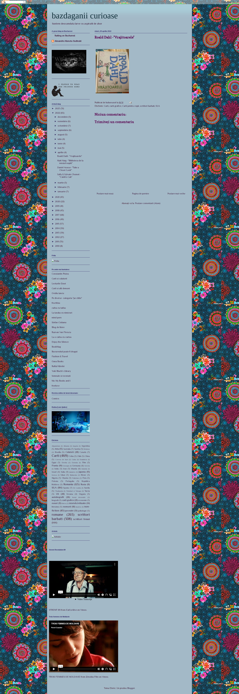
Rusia (83, 484)
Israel (54, 472)
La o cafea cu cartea (61, 337)
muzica (78, 507)
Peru (84, 478)
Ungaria (82, 494)
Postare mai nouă (105, 193)
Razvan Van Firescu (61, 332)
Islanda (84, 469)
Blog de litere (58, 327)
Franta (55, 465)
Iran (65, 469)
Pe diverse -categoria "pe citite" (67, 298)
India (56, 469)
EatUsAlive (71, 610)
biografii (55, 500)
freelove (55, 386)
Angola (75, 446)
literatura (55, 507)
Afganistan (56, 446)
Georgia (66, 466)
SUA (158, 106)
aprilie (61, 152)
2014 (57, 228)
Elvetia (64, 463)
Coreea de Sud (61, 459)
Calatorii (70, 452)
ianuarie (62, 191)
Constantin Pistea (60, 274)
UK (57, 494)
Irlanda (74, 469)
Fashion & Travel (60, 356)
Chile (79, 456)
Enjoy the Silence (60, 342)
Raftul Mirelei (58, 366)
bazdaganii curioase (85, 15)
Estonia (75, 463)
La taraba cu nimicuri (62, 313)
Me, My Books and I (61, 381)
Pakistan (75, 478)
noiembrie (63, 121)
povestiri (69, 510)
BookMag (56, 347)
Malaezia (73, 475)
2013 (57, 233)
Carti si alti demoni (61, 288)
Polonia (55, 481)
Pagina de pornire (140, 193)
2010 (57, 246)
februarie (62, 187)
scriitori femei (81, 519)
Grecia (87, 466)
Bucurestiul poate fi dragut (64, 351)
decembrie (63, 117)
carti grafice (115, 106)
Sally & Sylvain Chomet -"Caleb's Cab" (69, 175)
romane (57, 515)
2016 (57, 219)
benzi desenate (79, 497)
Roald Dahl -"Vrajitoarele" (69, 156)
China (87, 456)
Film (84, 462)
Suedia (87, 488)
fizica (64, 503)
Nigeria (55, 478)
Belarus (87, 449)
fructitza (56, 303)
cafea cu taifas (59, 308)
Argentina (85, 446)
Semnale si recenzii (61, 376)
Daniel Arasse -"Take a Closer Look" (68, 168)
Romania (68, 484)
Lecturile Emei (59, 283)
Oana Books (57, 361)
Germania (76, 466)
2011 (57, 241)
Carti (106, 106)
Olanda (65, 478)
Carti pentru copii (130, 106)
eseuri (55, 503)
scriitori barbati (147, 106)
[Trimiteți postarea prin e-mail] (130, 102)
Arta (57, 449)
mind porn (57, 317)
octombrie (63, 126)
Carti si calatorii (59, 278)
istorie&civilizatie (77, 503)
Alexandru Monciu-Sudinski (68, 41)
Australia (67, 449)
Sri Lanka (77, 488)
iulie (60, 139)
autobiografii (58, 497)
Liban (63, 475)
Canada (83, 452)
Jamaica (72, 472)
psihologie (82, 511)
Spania (66, 488)
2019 (57, 206)
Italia (63, 472)
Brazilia (58, 452)
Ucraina (69, 494)
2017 (57, 215)
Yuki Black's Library (61, 371)
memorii (67, 506)
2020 (58, 201)
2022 (58, 113)
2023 (58, 108)
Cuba (74, 459)
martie (61, 182)
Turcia (87, 491)
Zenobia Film (92, 677)
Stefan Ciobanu (59, 322)
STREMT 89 (54, 610)
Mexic (83, 475)
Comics (55, 398)
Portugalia (70, 481)
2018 (57, 210)
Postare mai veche (176, 193)
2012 (57, 237)
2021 (57, 197)
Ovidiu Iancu (58, 293)
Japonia (82, 472)
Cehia (71, 456)
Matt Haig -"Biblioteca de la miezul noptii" (70, 161)
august (61, 134)
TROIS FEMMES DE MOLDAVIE (64, 677)
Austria (77, 449)
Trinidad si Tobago (73, 491)
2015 (57, 224)
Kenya (54, 475)
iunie (60, 143)
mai (60, 148)
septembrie (63, 130)
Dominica (83, 459)
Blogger (131, 688)
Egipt (54, 462)
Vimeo (83, 610)
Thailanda (59, 491)
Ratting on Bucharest (65, 35)
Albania (66, 446)
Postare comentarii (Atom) (147, 203)
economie (82, 500)
